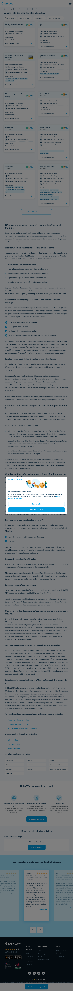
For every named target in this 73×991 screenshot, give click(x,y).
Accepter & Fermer (36, 510)
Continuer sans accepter (15, 479)
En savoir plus (36, 504)
